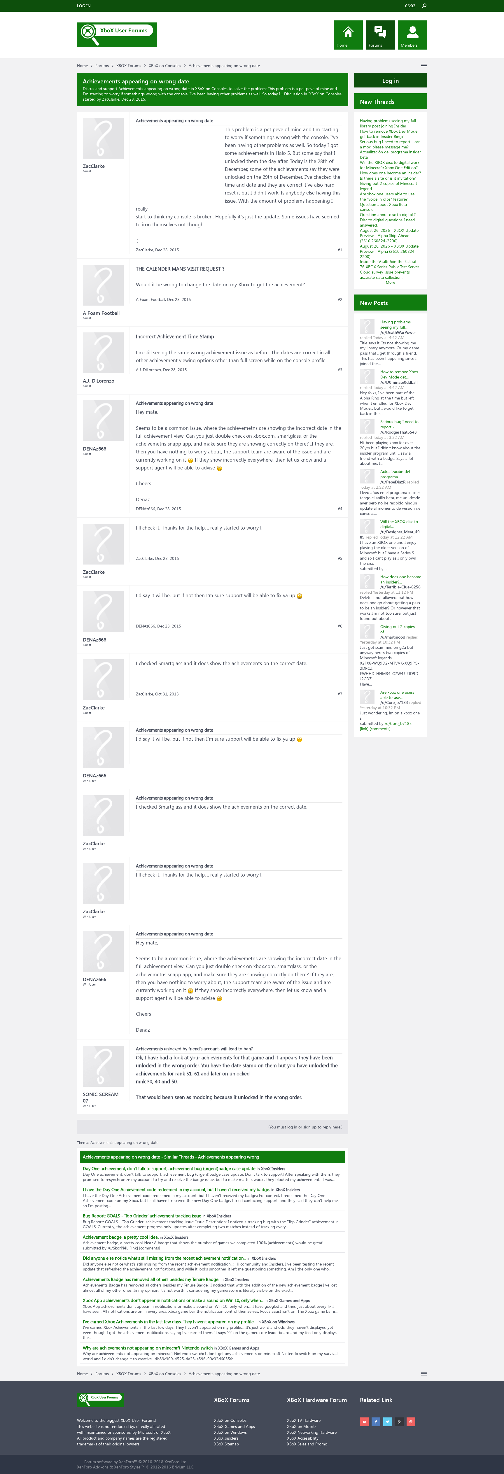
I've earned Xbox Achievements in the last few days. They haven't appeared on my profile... (169, 1321)
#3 (340, 369)
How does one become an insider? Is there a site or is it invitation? (390, 175)
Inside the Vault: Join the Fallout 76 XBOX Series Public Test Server (389, 264)
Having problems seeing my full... (395, 324)
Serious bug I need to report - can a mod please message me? (390, 144)
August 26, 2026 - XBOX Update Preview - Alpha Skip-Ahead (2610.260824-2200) (389, 235)
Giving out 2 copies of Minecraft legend (388, 185)
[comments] (380, 728)
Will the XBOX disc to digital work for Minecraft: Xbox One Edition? (389, 165)
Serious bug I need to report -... (399, 424)
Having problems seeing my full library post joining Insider (388, 123)
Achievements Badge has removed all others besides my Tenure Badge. (151, 1279)
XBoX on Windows (230, 1432)
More (390, 282)
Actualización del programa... (395, 474)
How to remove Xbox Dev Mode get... (399, 374)
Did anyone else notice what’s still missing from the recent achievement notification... (164, 1258)
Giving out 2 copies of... (397, 629)
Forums (375, 45)
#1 (340, 250)
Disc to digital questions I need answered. (387, 222)
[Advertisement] (179, 161)
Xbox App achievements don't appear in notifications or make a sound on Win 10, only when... (173, 1300)
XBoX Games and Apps (234, 1426)
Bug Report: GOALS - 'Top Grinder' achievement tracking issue (142, 1216)
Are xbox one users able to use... (397, 694)
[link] (364, 728)
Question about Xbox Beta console (383, 206)
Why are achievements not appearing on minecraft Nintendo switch (148, 1348)
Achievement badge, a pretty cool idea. (121, 1237)
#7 (340, 694)
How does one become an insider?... (400, 579)
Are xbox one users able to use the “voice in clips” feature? (387, 196)
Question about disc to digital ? (388, 214)
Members (409, 45)
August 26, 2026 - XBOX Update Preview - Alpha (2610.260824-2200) (389, 251)
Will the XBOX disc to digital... (399, 524)
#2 (340, 299)
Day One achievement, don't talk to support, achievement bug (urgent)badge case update (169, 1168)
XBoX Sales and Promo (307, 1444)
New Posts (374, 302)
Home (342, 45)
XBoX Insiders (226, 1438)
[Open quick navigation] (424, 65)
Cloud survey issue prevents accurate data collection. (385, 274)
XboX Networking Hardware (312, 1432)
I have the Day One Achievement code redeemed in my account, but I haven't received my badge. (176, 1189)
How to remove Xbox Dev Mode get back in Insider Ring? (388, 133)
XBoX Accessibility (302, 1438)
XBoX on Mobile (301, 1426)
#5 (340, 558)
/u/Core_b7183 (398, 723)
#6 (340, 626)
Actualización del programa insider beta (390, 154)
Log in (390, 80)
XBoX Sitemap (226, 1444)
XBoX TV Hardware (304, 1420)
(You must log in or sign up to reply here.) (305, 1127)
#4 (340, 508)
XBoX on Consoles (325, 94)
